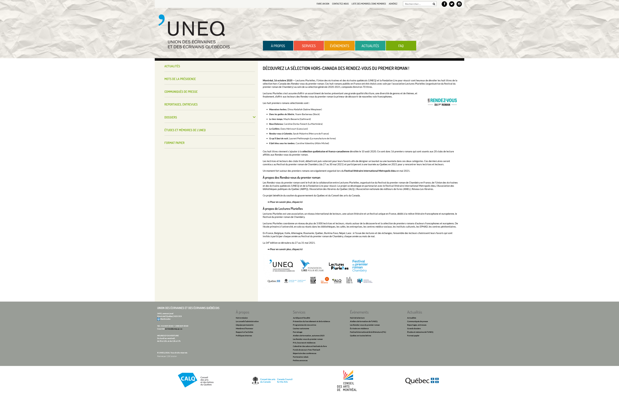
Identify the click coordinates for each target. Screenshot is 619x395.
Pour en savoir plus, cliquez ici (286, 201)
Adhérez (393, 3)
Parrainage (297, 332)
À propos (278, 45)
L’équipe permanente (244, 325)
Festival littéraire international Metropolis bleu (370, 170)
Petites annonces (300, 360)
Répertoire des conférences (304, 353)
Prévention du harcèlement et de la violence (311, 321)
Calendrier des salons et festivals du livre (310, 346)
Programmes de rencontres (304, 325)
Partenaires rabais (300, 357)
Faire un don (323, 3)
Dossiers (170, 117)
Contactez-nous (340, 3)
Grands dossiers (414, 328)
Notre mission (242, 318)
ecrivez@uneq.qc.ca (173, 329)
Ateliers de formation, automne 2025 (308, 335)
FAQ (401, 45)
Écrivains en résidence (359, 328)
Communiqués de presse (181, 92)
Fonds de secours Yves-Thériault (306, 350)
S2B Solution (172, 356)
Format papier (174, 143)
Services (309, 45)
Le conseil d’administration (247, 321)
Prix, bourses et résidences (304, 342)
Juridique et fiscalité (301, 318)
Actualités (370, 45)
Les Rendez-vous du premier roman (308, 339)
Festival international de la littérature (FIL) (368, 332)
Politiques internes (244, 335)
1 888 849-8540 (181, 326)
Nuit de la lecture (357, 318)
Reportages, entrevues (181, 104)
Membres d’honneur (244, 328)
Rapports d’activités (244, 332)
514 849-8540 (167, 326)
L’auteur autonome (301, 328)
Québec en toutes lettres (360, 335)
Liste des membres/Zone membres (369, 3)
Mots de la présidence (180, 79)
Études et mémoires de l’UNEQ (185, 130)
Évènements (339, 45)
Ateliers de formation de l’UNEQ (364, 321)
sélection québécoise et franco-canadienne (325, 151)
